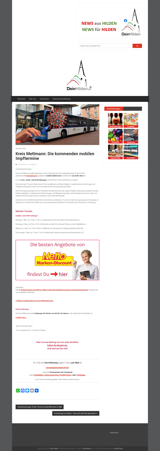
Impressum (44, 99)
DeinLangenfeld (51, 375)
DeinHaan (81, 375)
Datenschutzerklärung (61, 99)
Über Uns (32, 99)
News (18, 142)
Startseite (21, 99)
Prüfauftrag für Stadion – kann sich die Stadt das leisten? (75, 413)
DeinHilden (38, 375)
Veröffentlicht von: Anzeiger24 (27, 164)
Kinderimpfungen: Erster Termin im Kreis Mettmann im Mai (40, 407)
